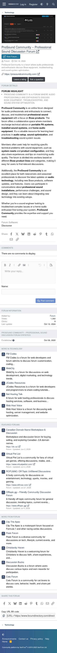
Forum (7, 60)
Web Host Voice (14, 405)
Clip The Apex (13, 521)
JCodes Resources (15, 382)
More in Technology (12, 348)
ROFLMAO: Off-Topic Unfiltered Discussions (28, 471)
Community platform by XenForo (24, 647)
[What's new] (47, 4)
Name (5, 286)
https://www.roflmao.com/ (17, 484)
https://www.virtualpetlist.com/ (19, 464)
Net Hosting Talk (14, 394)
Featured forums (11, 424)
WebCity (10, 368)
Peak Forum (12, 533)
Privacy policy (36, 638)
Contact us (23, 638)
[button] (41, 4)
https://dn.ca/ (12, 446)
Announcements (9, 638)
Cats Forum (12, 576)
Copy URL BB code (10, 611)
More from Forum (11, 516)
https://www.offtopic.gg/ (16, 505)
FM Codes (11, 353)
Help (47, 638)
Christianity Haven (15, 547)
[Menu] (4, 4)
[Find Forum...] (53, 4)
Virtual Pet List (13, 453)
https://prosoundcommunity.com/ (21, 74)
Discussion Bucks (15, 562)
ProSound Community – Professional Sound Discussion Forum (26, 49)
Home (4, 641)
